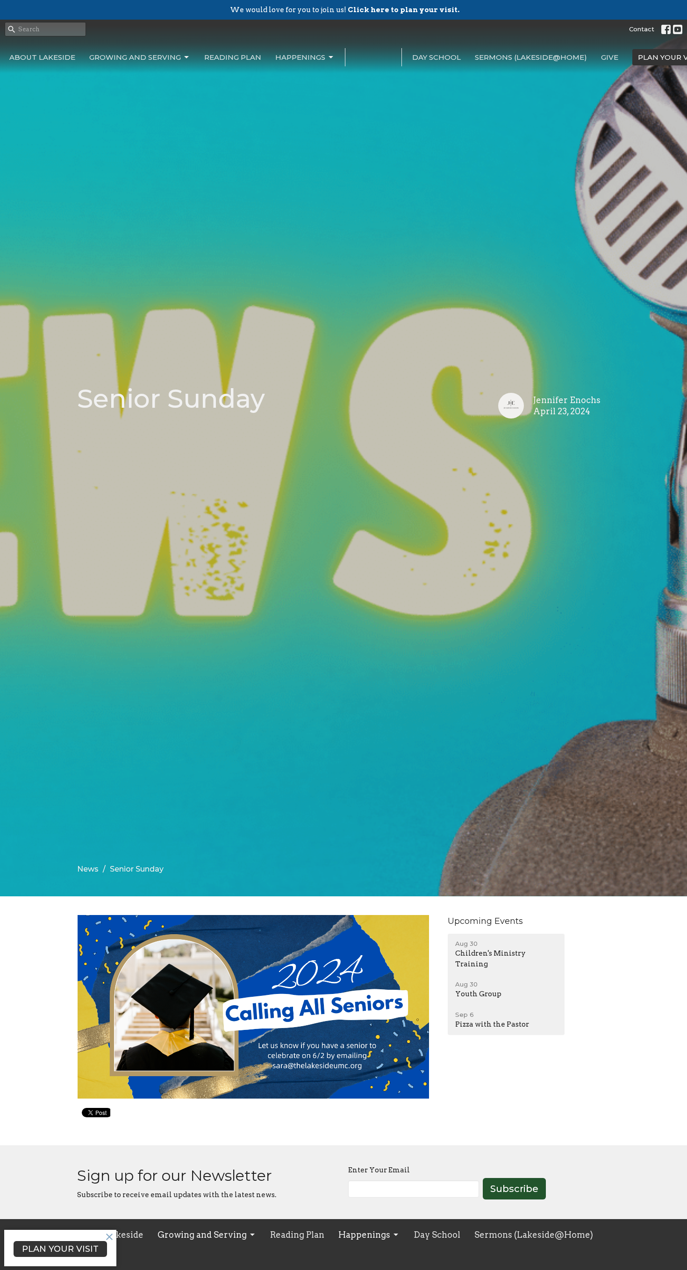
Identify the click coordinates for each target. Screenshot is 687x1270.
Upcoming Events (485, 921)
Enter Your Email (379, 1170)
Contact (641, 29)
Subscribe (514, 1188)
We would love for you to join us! (344, 10)
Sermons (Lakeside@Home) (531, 57)
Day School (436, 57)
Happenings (300, 57)
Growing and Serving (135, 57)
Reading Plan (232, 57)
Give (609, 57)
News (88, 869)
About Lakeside (42, 57)
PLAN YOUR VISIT (60, 1249)
